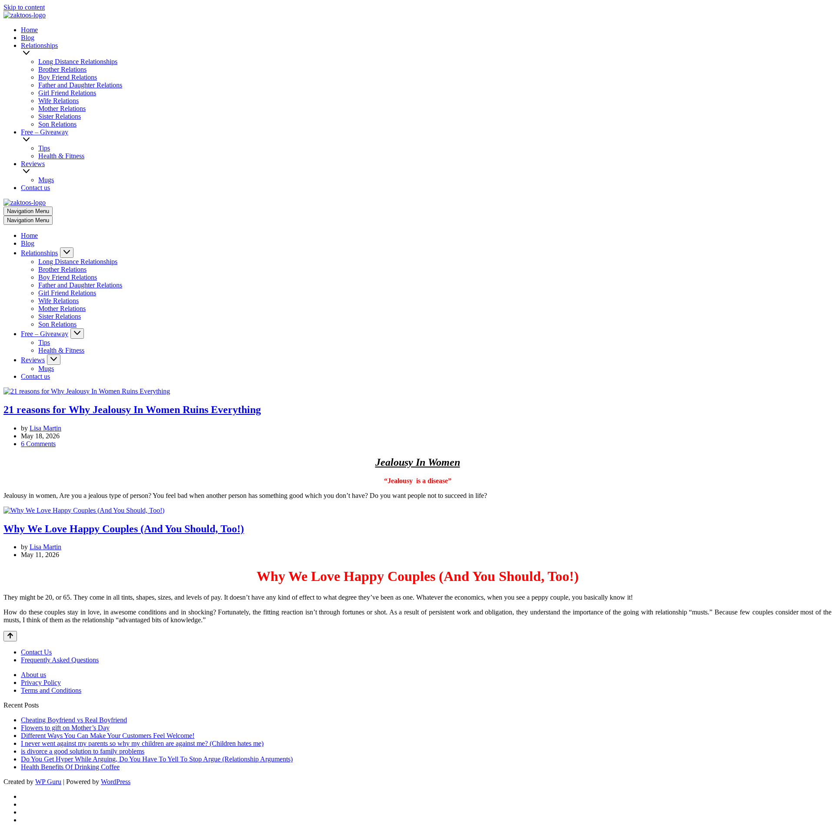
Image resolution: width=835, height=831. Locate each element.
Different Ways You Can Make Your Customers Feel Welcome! (107, 735)
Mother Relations (62, 108)
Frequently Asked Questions (60, 660)
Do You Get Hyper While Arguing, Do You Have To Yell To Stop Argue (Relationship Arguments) (157, 759)
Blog (27, 37)
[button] (427, 54)
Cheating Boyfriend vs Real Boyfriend (74, 720)
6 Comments (38, 443)
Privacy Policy (41, 682)
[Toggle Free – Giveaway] (77, 333)
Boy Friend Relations (67, 77)
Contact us (35, 187)
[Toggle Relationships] (66, 252)
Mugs (46, 180)
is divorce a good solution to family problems (82, 751)
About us (33, 674)
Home (29, 29)
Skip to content (24, 7)
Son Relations (57, 124)
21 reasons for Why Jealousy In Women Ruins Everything (132, 409)
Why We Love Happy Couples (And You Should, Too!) (123, 528)
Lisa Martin (45, 428)
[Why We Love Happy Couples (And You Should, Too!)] (83, 510)
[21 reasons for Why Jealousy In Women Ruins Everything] (86, 391)
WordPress (115, 781)
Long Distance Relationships (77, 61)
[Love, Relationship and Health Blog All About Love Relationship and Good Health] (24, 15)
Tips (44, 148)
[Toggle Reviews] (53, 359)
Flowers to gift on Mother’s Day (65, 727)
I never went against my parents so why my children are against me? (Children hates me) (142, 743)
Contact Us (36, 652)
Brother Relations (62, 69)
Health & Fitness (61, 156)
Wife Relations (58, 100)
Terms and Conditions (51, 690)
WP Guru (48, 781)
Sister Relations (59, 116)
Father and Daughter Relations (80, 85)
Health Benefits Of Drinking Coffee (70, 767)
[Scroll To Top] (10, 636)
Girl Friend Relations (67, 93)
